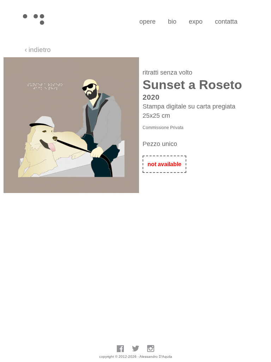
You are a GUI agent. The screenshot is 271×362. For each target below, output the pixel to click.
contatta (226, 21)
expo (196, 21)
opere (147, 21)
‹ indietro (38, 49)
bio (172, 21)
